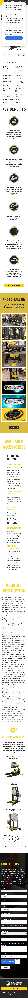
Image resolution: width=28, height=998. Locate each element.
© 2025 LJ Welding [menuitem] (6, 992)
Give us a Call (14, 989)
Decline (14, 42)
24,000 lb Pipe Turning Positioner (12, 721)
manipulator (15, 612)
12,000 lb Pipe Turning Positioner (14, 719)
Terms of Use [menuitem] (13, 994)
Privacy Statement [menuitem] (5, 994)
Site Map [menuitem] (19, 994)
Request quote (14, 427)
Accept (14, 38)
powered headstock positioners (11, 715)
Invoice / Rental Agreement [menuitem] (16, 992)
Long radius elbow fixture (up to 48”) (14, 502)
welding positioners (19, 607)
